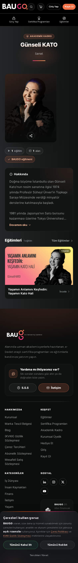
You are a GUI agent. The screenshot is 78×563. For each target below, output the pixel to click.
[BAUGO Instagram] (53, 482)
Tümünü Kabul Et (21, 544)
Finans (9, 493)
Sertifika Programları (54, 423)
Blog (8, 430)
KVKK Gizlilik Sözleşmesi (17, 535)
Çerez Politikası (59, 531)
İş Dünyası (11, 480)
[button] (31, 6)
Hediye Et (47, 443)
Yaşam (9, 506)
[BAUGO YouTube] (44, 491)
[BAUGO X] (63, 482)
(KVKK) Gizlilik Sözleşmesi (14, 438)
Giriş (43, 449)
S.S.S (25, 387)
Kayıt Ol (69, 6)
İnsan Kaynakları (15, 487)
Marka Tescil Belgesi (18, 423)
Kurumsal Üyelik (51, 436)
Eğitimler (46, 417)
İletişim (56, 387)
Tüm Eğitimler (60, 240)
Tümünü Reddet (57, 544)
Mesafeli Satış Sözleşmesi (14, 461)
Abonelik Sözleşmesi (18, 453)
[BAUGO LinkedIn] (44, 482)
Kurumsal (11, 417)
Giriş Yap (54, 6)
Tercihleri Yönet (39, 555)
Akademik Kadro (51, 430)
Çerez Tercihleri (15, 447)
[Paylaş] (31, 136)
